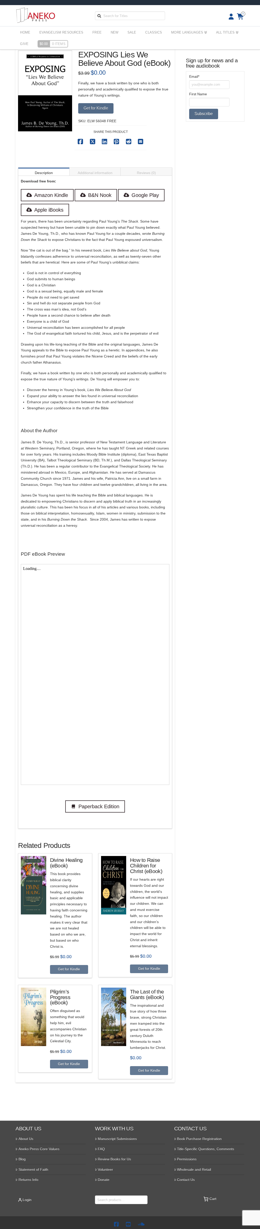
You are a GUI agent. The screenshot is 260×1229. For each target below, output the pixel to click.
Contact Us (186, 1180)
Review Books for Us (114, 1159)
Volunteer (105, 1170)
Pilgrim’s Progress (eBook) (60, 997)
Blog (22, 1159)
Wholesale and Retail (194, 1170)
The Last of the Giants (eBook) (147, 994)
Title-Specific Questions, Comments (205, 1149)
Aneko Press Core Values (39, 1149)
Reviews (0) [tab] (146, 173)
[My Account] (229, 16)
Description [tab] (44, 173)
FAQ (101, 1149)
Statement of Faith (33, 1170)
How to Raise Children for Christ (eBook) (146, 865)
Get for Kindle (96, 108)
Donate (103, 1180)
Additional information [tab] (95, 173)
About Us (26, 1139)
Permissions (187, 1159)
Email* (194, 76)
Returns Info (28, 1180)
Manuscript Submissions (117, 1139)
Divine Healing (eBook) (66, 862)
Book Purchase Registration (199, 1139)
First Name (198, 94)
